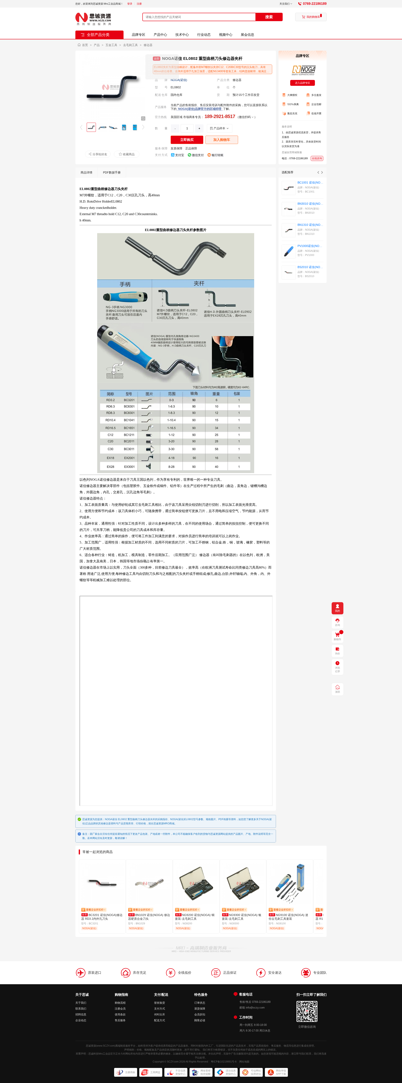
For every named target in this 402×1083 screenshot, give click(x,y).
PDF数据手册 (112, 172)
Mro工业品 (104, 1053)
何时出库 (159, 1014)
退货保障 (199, 1008)
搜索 (269, 17)
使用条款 (120, 1014)
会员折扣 (199, 1014)
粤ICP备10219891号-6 (224, 1061)
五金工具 (111, 45)
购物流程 (120, 1002)
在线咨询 (317, 158)
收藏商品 (127, 154)
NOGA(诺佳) (179, 80)
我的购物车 (311, 17)
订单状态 (199, 1002)
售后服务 (120, 1020)
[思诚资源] (93, 19)
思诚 (88, 1045)
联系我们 (80, 1008)
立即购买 (187, 139)
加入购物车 (221, 139)
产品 (97, 45)
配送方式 (159, 1020)
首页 (85, 45)
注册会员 (120, 1008)
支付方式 (159, 1008)
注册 (139, 3)
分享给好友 (97, 154)
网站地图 (244, 1061)
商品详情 (86, 172)
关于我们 (80, 1002)
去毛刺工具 (130, 45)
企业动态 (80, 1020)
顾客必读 (199, 1020)
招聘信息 (80, 1014)
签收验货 (159, 1002)
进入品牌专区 (302, 82)
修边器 (148, 45)
